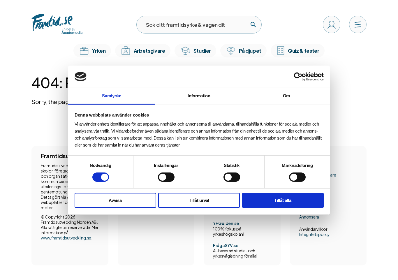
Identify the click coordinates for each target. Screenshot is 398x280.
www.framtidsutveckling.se (66, 237)
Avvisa (115, 200)
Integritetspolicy (314, 234)
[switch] (166, 177)
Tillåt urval (199, 200)
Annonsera (309, 216)
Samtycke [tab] (111, 95)
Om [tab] (286, 95)
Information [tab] (199, 95)
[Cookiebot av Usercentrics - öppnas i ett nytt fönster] (298, 76)
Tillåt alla (282, 200)
